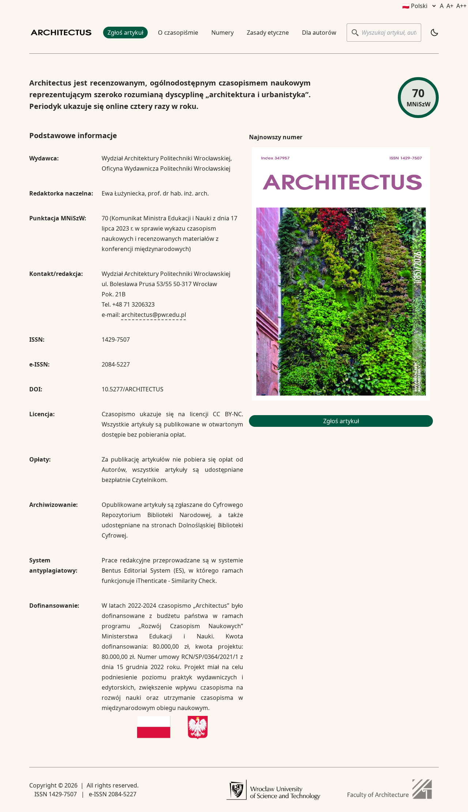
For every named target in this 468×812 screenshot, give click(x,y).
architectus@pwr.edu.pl (153, 315)
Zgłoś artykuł (125, 33)
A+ (449, 6)
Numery (222, 33)
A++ (461, 6)
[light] (434, 32)
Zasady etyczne (268, 33)
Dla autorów (319, 33)
